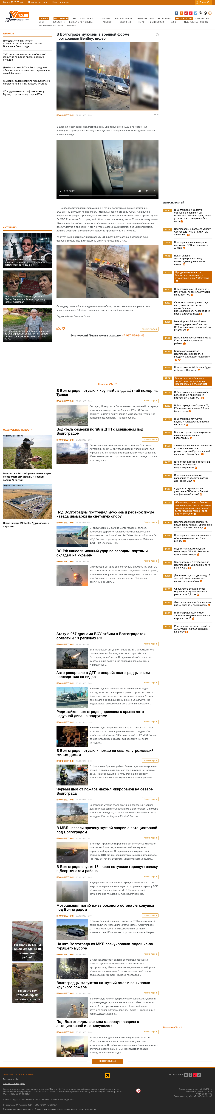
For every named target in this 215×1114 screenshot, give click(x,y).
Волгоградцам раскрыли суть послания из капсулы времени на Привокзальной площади (193, 525)
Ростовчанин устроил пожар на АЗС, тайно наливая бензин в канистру (192, 629)
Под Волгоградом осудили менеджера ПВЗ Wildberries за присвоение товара (191, 552)
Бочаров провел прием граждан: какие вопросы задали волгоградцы (193, 435)
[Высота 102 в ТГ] (196, 13)
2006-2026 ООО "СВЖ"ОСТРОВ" (18, 1075)
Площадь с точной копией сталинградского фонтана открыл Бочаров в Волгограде (22, 44)
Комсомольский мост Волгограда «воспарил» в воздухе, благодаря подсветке (192, 354)
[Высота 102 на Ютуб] (186, 13)
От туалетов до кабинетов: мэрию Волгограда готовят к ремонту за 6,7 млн (190, 592)
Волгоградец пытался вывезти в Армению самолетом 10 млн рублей (192, 538)
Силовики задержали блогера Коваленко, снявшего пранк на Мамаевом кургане (27, 82)
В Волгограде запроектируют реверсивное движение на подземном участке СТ (191, 395)
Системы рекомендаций (14, 1084)
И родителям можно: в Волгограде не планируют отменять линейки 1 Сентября (192, 275)
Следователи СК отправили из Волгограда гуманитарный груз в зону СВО (192, 565)
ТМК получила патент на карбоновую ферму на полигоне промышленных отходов (24, 57)
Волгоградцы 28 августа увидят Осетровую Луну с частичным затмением (192, 232)
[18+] (210, 13)
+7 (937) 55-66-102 (133, 336)
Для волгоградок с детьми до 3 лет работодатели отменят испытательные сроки (192, 578)
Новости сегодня (37, 2)
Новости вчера (60, 2)
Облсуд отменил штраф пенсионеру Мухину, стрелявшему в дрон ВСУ (23, 93)
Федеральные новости (17, 430)
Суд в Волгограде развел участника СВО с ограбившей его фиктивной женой (191, 491)
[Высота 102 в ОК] (181, 13)
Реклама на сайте (11, 1079)
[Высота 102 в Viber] (200, 13)
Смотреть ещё (107, 1061)
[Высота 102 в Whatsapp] (205, 13)
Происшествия (65, 115)
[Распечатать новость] (157, 34)
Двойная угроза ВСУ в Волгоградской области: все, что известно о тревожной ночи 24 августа (26, 70)
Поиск (202, 2)
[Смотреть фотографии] (181, 221)
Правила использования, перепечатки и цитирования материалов (65, 1109)
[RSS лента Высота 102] (199, 1075)
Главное (8, 34)
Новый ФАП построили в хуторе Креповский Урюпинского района (192, 341)
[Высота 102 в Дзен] (191, 13)
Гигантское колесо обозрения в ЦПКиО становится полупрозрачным (192, 465)
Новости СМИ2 (107, 384)
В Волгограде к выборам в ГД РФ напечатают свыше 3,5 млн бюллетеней (191, 408)
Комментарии (149, 329)
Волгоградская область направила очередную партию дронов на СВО (191, 478)
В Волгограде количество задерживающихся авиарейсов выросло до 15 (192, 616)
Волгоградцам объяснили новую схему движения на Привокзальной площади (190, 381)
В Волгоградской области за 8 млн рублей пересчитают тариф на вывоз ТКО (192, 292)
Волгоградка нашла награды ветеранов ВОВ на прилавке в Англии (191, 245)
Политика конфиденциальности (18, 1109)
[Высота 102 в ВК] (176, 13)
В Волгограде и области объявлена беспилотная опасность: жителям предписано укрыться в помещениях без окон (193, 215)
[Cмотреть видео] (179, 360)
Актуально (10, 228)
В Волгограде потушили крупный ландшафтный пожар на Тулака (191, 422)
